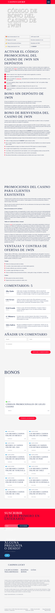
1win (11, 224)
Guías (33, 570)
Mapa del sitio (48, 610)
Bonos (24, 572)
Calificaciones (11, 570)
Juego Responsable (46, 609)
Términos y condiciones (9, 610)
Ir (7, 555)
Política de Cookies (29, 610)
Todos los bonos (27, 418)
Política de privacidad (35, 609)
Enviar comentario (41, 352)
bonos (15, 68)
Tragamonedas (11, 572)
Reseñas (24, 570)
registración (18, 78)
